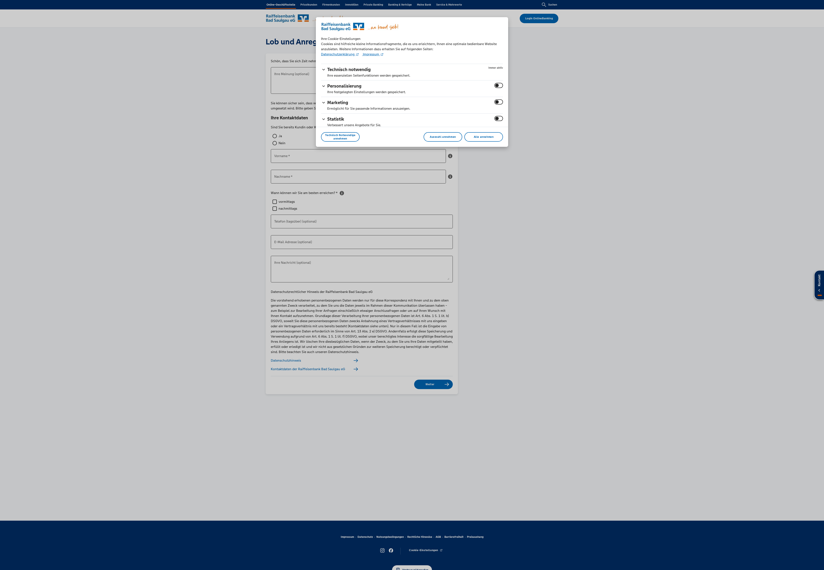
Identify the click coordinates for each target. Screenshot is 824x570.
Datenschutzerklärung (338, 54)
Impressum (371, 54)
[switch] (498, 85)
